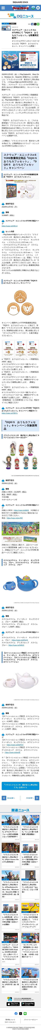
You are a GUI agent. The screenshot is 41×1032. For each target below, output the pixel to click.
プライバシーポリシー (31, 1019)
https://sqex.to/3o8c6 (16, 645)
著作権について (10, 1019)
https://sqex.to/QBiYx (10, 413)
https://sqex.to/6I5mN (20, 640)
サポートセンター (10, 1022)
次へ (30, 798)
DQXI (12, 24)
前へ (11, 798)
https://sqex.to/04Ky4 (9, 226)
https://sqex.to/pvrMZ (15, 518)
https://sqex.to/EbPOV (15, 745)
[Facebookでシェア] (16, 1013)
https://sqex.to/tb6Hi (21, 510)
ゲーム (5, 24)
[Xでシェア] (20, 1013)
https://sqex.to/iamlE (12, 752)
